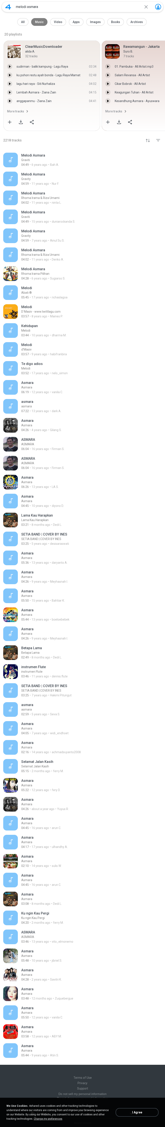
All (23, 22)
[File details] (82, 160)
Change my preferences (48, 1118)
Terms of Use (82, 1077)
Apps (76, 22)
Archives (136, 22)
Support (82, 1088)
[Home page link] (8, 7)
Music (39, 22)
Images (95, 22)
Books (115, 22)
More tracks (15, 111)
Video (58, 22)
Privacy (82, 1083)
